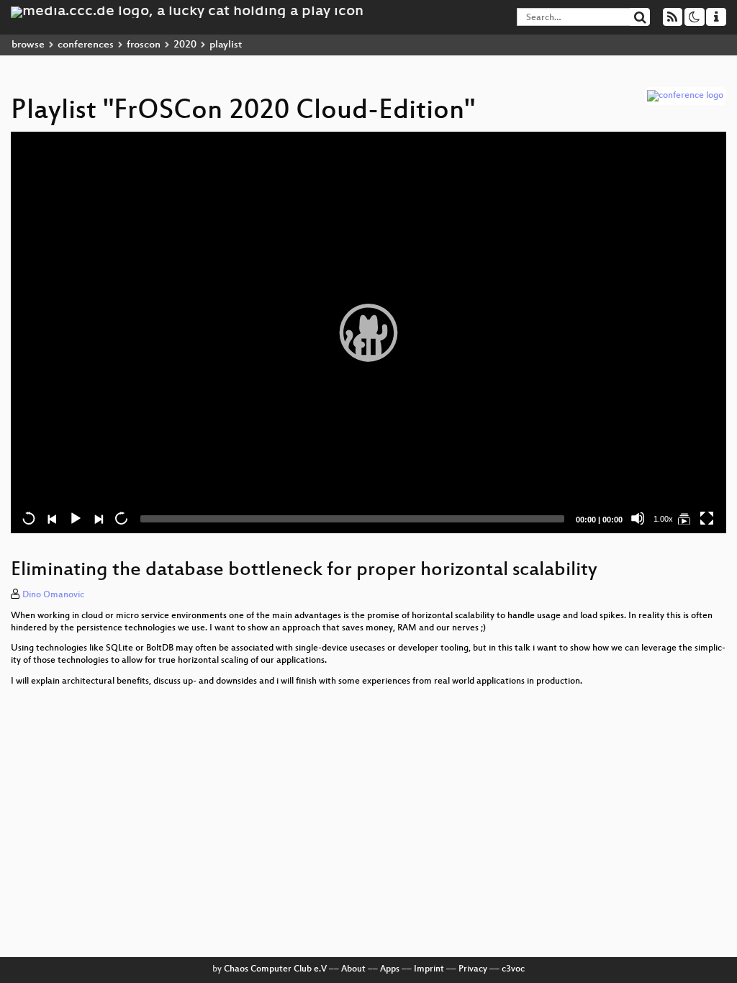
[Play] (368, 332)
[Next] (97, 518)
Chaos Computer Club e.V (275, 969)
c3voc (513, 969)
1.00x (663, 519)
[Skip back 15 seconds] (28, 518)
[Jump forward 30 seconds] (120, 518)
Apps (389, 969)
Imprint (429, 969)
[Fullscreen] (706, 518)
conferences (86, 45)
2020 (184, 45)
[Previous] (51, 518)
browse (28, 45)
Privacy (472, 969)
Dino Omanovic (53, 595)
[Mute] (637, 518)
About (353, 969)
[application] (368, 332)
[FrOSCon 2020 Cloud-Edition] (683, 518)
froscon (143, 45)
